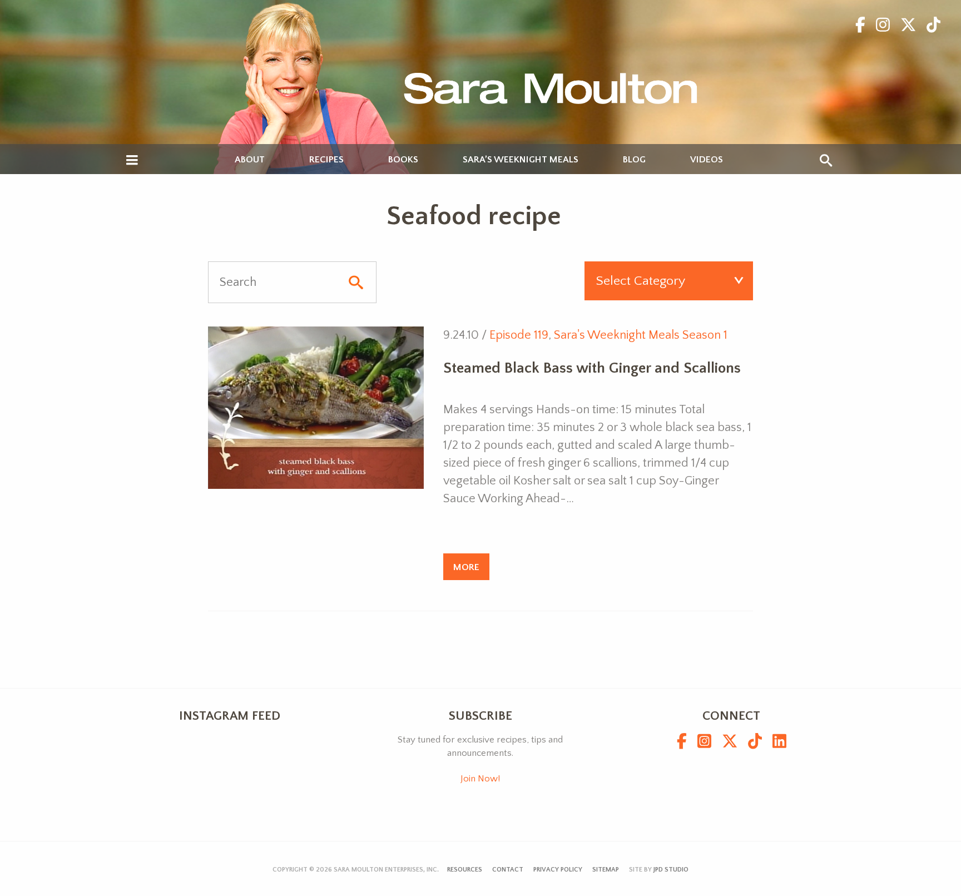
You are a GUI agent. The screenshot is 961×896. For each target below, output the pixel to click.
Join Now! (480, 779)
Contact (507, 869)
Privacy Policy (557, 869)
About (250, 160)
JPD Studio (670, 869)
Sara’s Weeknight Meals (520, 160)
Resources (464, 869)
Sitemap (605, 869)
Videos (706, 160)
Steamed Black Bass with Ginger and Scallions (592, 368)
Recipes (326, 160)
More (466, 567)
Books (403, 160)
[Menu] (132, 161)
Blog (634, 160)
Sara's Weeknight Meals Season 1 (640, 335)
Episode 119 (518, 335)
